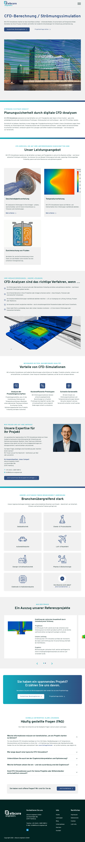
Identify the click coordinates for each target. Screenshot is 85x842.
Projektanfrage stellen (42, 29)
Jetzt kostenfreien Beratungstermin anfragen (21, 478)
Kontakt (58, 831)
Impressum (74, 815)
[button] (42, 736)
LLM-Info (73, 824)
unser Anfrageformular (46, 745)
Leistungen (59, 818)
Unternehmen (60, 824)
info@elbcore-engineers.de (14, 472)
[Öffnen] (79, 4)
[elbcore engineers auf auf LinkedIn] (27, 830)
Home (58, 815)
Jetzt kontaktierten (61, 587)
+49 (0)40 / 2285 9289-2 (13, 470)
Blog (57, 821)
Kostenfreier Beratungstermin (16, 29)
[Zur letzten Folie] (37, 664)
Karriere (58, 827)
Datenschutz (74, 818)
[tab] (43, 663)
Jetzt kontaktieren (65, 788)
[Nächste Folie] (52, 664)
